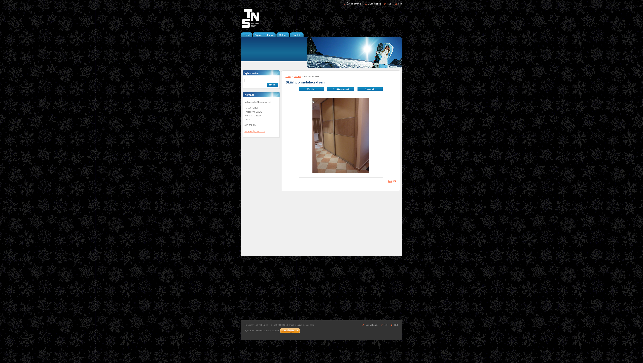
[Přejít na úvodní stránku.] (321, 19)
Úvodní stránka (354, 4)
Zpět (390, 181)
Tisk (400, 4)
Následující (370, 89)
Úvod (288, 76)
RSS (389, 4)
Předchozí (311, 89)
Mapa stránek (374, 4)
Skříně (297, 76)
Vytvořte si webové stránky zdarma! (261, 330)
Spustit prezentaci (341, 89)
